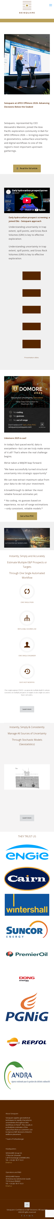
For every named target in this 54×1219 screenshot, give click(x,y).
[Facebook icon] (22, 1215)
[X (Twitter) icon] (24, 1215)
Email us (9, 1162)
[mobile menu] (50, 5)
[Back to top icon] (27, 1204)
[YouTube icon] (27, 1215)
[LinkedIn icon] (30, 1215)
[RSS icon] (32, 1215)
